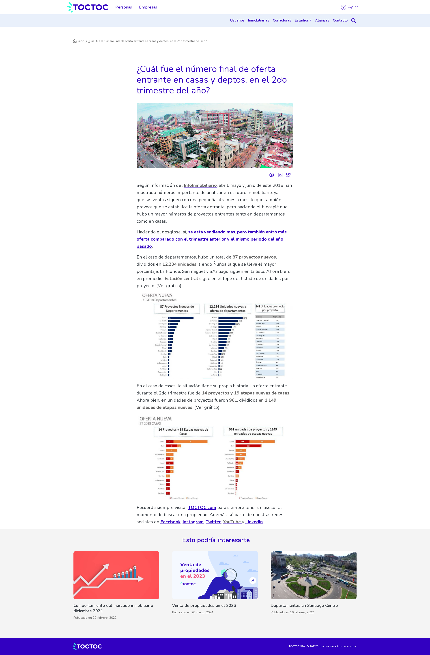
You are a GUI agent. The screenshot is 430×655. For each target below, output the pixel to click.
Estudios (302, 20)
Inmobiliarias (258, 20)
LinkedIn (254, 522)
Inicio (81, 41)
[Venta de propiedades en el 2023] (215, 586)
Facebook (170, 522)
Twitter (213, 522)
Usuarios (237, 20)
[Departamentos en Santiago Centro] (313, 586)
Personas (123, 7)
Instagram (193, 522)
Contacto (340, 20)
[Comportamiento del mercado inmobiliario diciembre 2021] (116, 586)
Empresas (148, 7)
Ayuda (352, 6)
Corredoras (282, 20)
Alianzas (322, 20)
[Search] (354, 20)
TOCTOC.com (202, 507)
